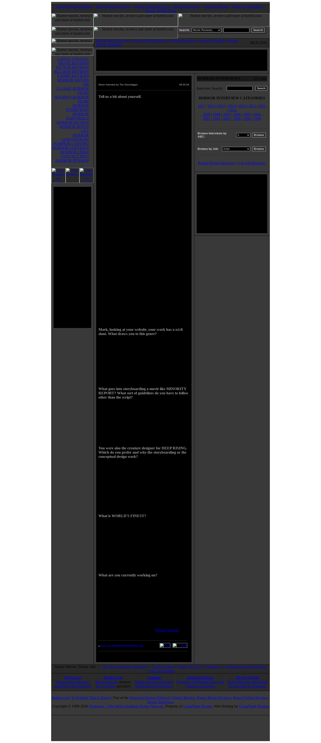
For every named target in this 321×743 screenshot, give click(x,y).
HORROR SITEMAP (72, 161)
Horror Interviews (186, 6)
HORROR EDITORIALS (77, 116)
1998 (257, 119)
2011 (262, 106)
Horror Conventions (247, 6)
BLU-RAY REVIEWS (71, 72)
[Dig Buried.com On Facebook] (58, 182)
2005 (247, 114)
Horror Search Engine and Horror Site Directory (73, 684)
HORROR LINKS (74, 152)
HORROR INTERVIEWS (77, 108)
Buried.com (113, 678)
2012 (252, 106)
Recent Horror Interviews (217, 163)
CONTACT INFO (75, 156)
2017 (201, 106)
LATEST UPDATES (73, 59)
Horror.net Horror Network (149, 698)
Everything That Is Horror (91, 698)
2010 (232, 110)
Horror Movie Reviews (113, 6)
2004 (257, 114)
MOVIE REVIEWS (74, 63)
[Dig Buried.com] (72, 182)
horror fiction (106, 686)
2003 (206, 119)
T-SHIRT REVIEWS (73, 76)
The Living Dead (162, 671)
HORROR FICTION (73, 122)
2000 (237, 119)
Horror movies (106, 682)
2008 (216, 114)
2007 (227, 114)
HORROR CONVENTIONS (75, 137)
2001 (227, 119)
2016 (211, 106)
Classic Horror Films (160, 11)
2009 (206, 114)
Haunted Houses (200, 678)
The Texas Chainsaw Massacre (125, 667)
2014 (232, 106)
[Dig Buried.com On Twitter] (86, 182)
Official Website (167, 630)
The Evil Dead (163, 667)
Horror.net (73, 678)
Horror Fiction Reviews (152, 6)
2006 (237, 114)
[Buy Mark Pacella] (179, 646)
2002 (216, 119)
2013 (242, 106)
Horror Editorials (216, 6)
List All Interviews (252, 163)
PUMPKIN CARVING (71, 144)
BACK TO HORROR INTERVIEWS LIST (122, 646)
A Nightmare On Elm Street (245, 667)
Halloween (213, 667)
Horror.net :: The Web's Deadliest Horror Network (126, 706)
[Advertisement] (72, 257)
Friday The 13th (189, 667)
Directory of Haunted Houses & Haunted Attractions (200, 684)
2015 (222, 106)
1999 (247, 119)
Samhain (154, 678)
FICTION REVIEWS (72, 67)
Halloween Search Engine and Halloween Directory (154, 684)
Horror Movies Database (74, 6)
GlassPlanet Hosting (254, 706)
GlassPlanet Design (197, 706)
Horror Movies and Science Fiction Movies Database (247, 684)
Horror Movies (247, 678)
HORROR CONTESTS (70, 148)
